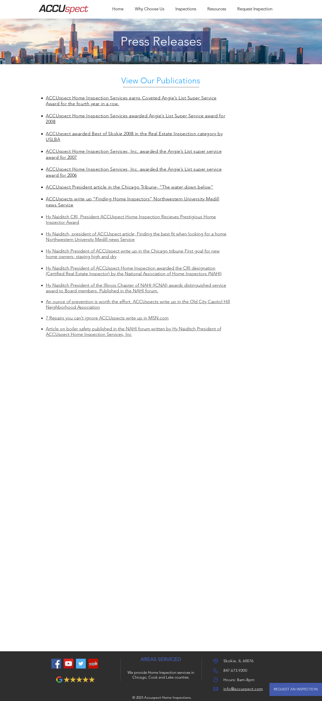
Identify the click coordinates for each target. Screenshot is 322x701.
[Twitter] (81, 664)
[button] (186, 9)
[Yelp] (93, 664)
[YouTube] (68, 664)
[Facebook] (56, 664)
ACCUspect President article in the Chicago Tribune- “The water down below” (129, 187)
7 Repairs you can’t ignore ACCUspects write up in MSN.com (107, 318)
